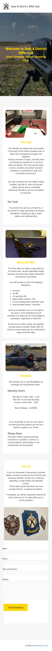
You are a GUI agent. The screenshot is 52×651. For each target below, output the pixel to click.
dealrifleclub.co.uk (40, 645)
